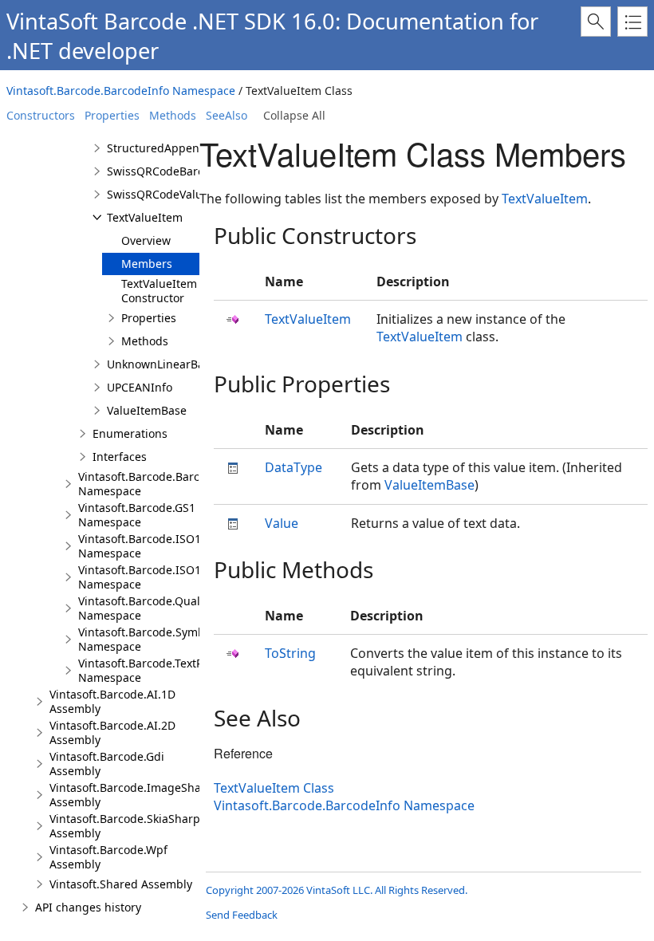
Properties (112, 115)
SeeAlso (226, 115)
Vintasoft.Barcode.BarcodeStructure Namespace (174, 483)
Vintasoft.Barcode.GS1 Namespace (136, 515)
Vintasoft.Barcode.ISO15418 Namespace (152, 546)
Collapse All (294, 115)
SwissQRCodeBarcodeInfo (176, 171)
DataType (293, 467)
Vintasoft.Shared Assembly (120, 884)
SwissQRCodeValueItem (170, 194)
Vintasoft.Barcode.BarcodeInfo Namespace (120, 90)
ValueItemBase (147, 410)
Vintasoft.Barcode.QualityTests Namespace (159, 608)
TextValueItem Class (274, 788)
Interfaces (120, 456)
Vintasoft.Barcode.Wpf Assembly (108, 857)
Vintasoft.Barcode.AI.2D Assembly (112, 732)
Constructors (40, 115)
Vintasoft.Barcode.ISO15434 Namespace (152, 577)
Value (281, 523)
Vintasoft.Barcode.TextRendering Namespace (165, 670)
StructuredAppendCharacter (183, 148)
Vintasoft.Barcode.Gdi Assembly (106, 763)
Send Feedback (242, 915)
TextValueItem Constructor (159, 290)
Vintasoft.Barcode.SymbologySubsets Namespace (177, 639)
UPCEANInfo (139, 387)
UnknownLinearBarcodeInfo (181, 364)
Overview (146, 240)
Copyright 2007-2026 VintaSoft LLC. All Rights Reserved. (336, 890)
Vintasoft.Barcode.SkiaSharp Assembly (124, 826)
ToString (290, 653)
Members (146, 263)
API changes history (88, 907)
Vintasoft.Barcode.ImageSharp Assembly (131, 794)
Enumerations (130, 433)
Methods (172, 115)
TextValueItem (145, 217)
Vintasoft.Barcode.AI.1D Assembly (112, 701)
